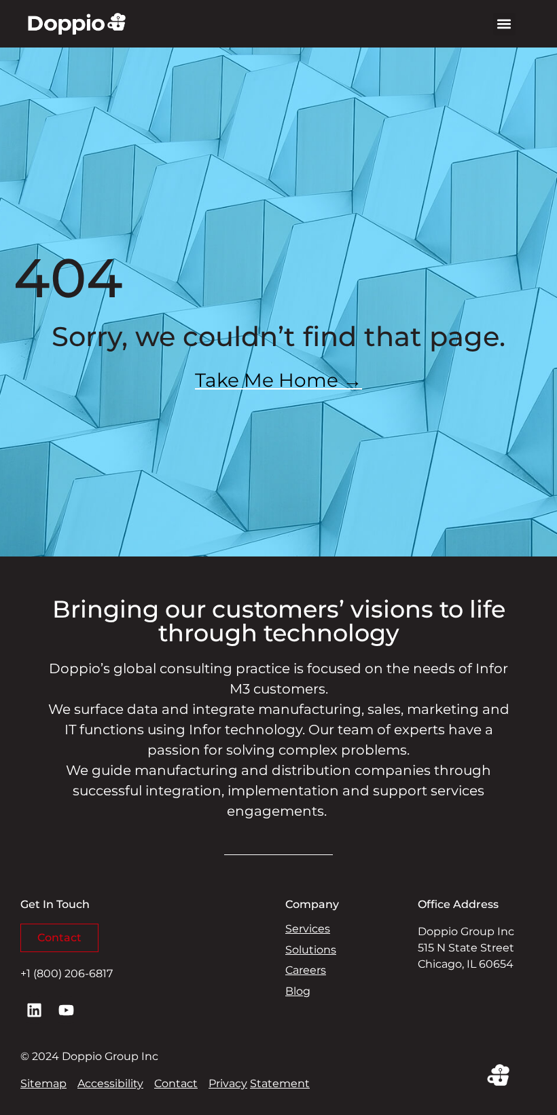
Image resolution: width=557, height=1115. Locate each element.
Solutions (310, 949)
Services (307, 928)
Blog (297, 991)
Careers (305, 970)
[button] (504, 24)
